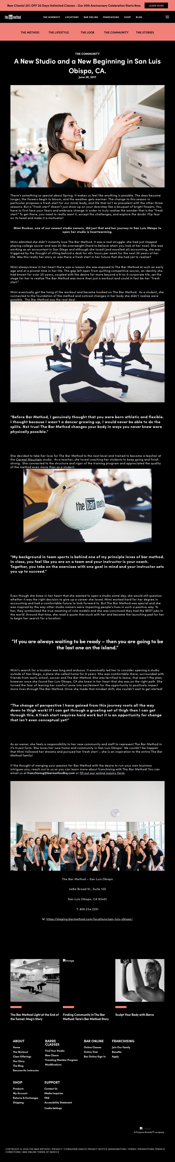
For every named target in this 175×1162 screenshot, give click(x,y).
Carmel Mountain (29, 459)
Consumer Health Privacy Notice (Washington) (95, 1148)
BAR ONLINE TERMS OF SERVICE (41, 1151)
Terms (132, 1148)
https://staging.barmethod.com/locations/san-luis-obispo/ (89, 919)
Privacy (57, 1148)
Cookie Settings (53, 1108)
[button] (167, 17)
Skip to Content (38, 13)
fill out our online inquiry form (102, 773)
